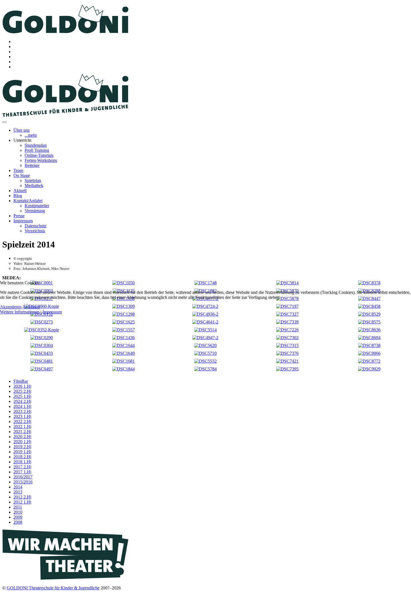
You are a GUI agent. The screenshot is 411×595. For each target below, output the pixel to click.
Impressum (52, 312)
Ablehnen (31, 306)
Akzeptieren (11, 306)
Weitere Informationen (19, 312)
